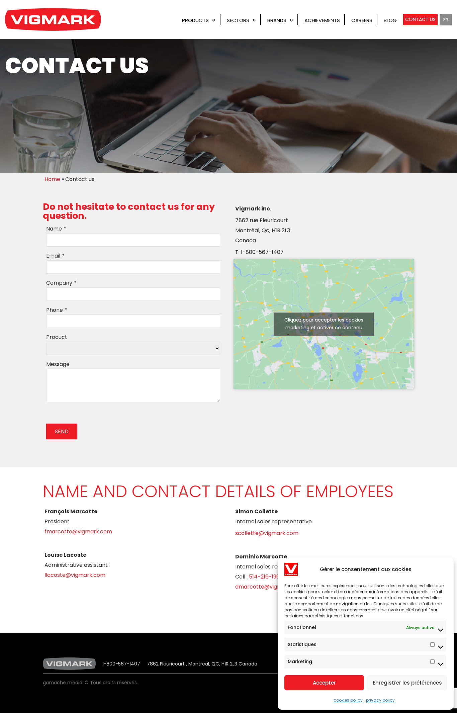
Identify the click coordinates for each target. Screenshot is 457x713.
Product (56, 337)
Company (59, 283)
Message (58, 364)
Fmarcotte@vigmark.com (78, 531)
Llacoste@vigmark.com (74, 575)
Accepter (324, 682)
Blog (390, 20)
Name (54, 229)
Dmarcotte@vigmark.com (269, 587)
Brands (276, 20)
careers (361, 20)
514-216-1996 (266, 577)
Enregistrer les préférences (407, 682)
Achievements (322, 20)
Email (53, 256)
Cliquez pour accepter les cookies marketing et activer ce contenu (323, 324)
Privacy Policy (380, 700)
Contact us (420, 19)
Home (52, 179)
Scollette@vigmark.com (266, 533)
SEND (62, 431)
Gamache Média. (63, 682)
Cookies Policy (348, 700)
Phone (54, 310)
